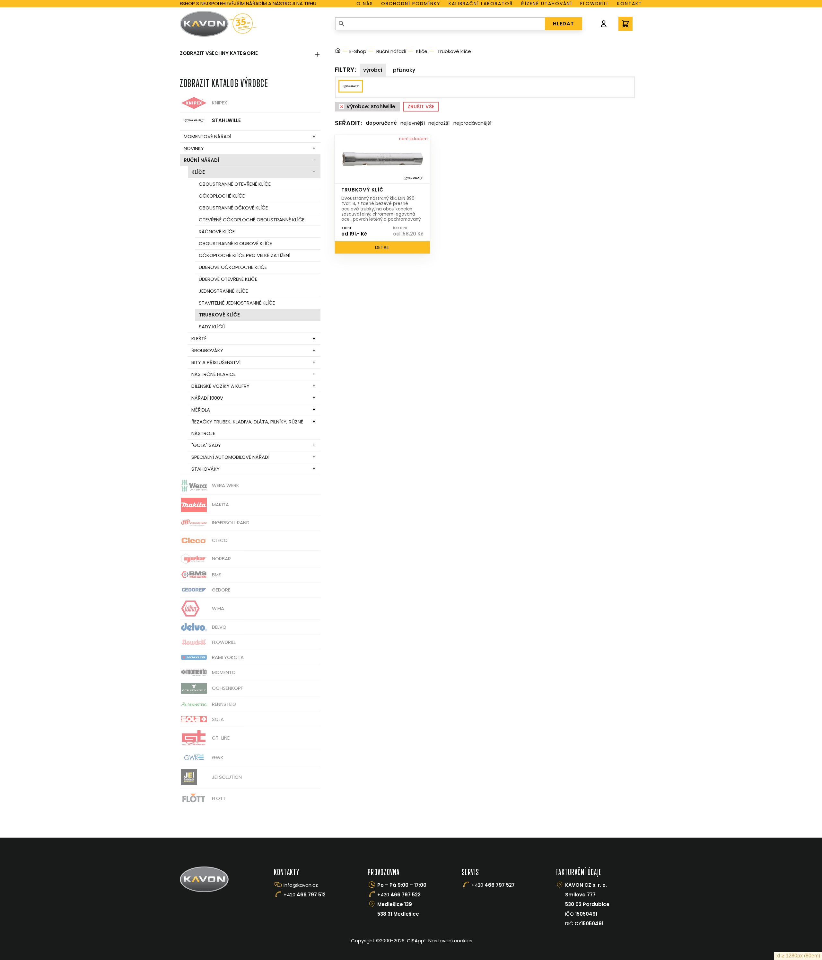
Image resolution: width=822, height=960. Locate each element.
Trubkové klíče (219, 314)
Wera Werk (225, 485)
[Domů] (338, 52)
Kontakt (629, 3)
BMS (217, 574)
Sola (218, 719)
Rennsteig (224, 704)
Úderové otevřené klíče (228, 279)
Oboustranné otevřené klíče (235, 184)
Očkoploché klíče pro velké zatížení (244, 255)
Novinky (194, 148)
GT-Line (221, 737)
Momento (224, 672)
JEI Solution (227, 777)
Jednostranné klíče (223, 291)
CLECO (220, 540)
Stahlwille (226, 120)
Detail (382, 247)
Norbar (221, 558)
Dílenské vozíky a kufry (220, 386)
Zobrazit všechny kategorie (219, 53)
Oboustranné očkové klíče (233, 207)
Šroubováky (207, 350)
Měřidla (200, 409)
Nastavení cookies (450, 940)
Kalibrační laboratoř (481, 3)
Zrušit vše (420, 106)
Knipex (219, 102)
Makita (220, 504)
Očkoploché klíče (222, 195)
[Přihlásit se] (604, 24)
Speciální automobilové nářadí (230, 457)
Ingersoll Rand (230, 522)
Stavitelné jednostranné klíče (237, 302)
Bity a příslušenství (215, 362)
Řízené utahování (546, 3)
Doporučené (381, 123)
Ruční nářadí (201, 160)
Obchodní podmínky (411, 3)
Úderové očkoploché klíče (233, 267)
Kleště (199, 338)
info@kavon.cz (301, 885)
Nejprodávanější (472, 123)
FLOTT (219, 798)
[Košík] (625, 24)
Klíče (198, 172)
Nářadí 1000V (207, 398)
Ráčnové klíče (217, 231)
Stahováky (205, 469)
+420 (305, 894)
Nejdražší (439, 123)
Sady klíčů (212, 326)
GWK (217, 757)
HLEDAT (563, 23)
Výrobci (372, 70)
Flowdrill (594, 3)
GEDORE (221, 589)
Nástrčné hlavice (213, 374)
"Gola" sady (206, 445)
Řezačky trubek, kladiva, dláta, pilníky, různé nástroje (247, 427)
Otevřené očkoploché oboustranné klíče (251, 219)
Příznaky (404, 70)
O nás (364, 3)
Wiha (218, 608)
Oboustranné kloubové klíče (235, 243)
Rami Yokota (228, 657)
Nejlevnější (412, 123)
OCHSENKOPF (227, 688)
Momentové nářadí (207, 136)
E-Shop (357, 51)
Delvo (219, 627)
